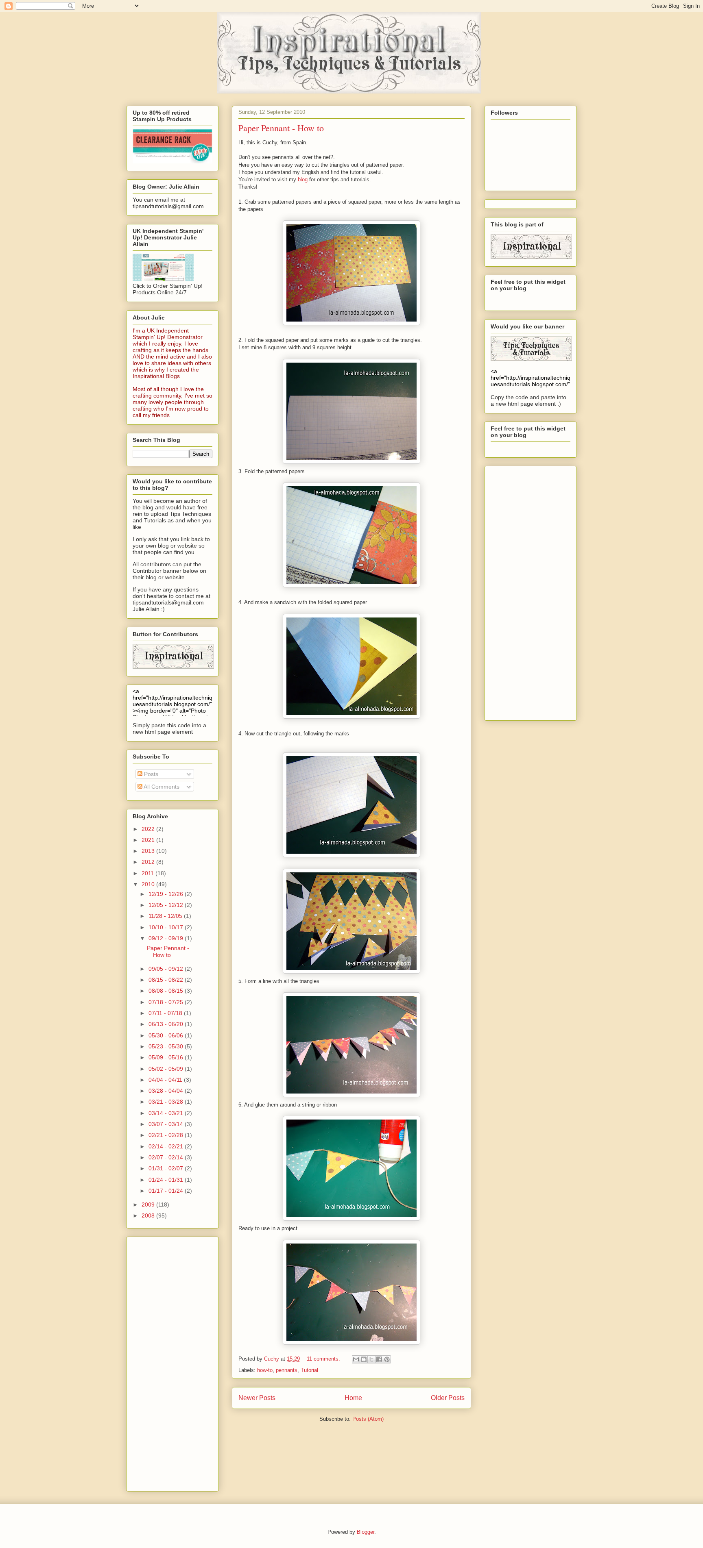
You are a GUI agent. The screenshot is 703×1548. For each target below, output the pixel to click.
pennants (286, 1370)
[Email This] (356, 1359)
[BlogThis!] (364, 1359)
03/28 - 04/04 (166, 1090)
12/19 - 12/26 (166, 894)
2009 (149, 1204)
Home (353, 1397)
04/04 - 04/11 (166, 1079)
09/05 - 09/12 (166, 968)
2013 (149, 851)
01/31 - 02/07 (166, 1168)
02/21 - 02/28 (166, 1135)
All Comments (160, 786)
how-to (265, 1370)
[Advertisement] (165, 1362)
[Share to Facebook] (379, 1359)
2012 (149, 862)
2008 (149, 1215)
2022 (149, 829)
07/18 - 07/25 (166, 1002)
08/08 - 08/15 (166, 990)
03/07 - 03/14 (166, 1124)
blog (303, 179)
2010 (149, 884)
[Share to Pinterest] (387, 1359)
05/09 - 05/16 (166, 1057)
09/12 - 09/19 (166, 938)
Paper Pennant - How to (281, 128)
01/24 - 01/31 (166, 1179)
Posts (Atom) (368, 1419)
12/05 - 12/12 (166, 905)
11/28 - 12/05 (166, 916)
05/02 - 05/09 (166, 1068)
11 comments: (324, 1359)
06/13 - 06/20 (166, 1024)
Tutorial (309, 1370)
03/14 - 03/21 (166, 1113)
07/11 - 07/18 (166, 1013)
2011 (148, 873)
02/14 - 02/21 (166, 1146)
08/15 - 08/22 (166, 979)
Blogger (365, 1532)
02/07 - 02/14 (166, 1157)
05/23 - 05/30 (166, 1046)
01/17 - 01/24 (166, 1190)
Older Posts (448, 1397)
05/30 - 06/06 (166, 1035)
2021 (149, 840)
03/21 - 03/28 (166, 1101)
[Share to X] (371, 1359)
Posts (150, 774)
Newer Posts (256, 1397)
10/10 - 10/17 (166, 927)
